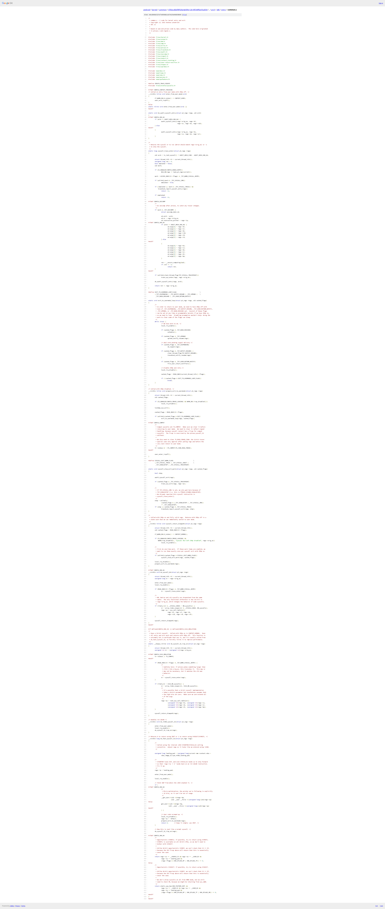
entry (223, 10)
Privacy (17, 906)
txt (376, 906)
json (381, 906)
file (184, 15)
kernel (154, 10)
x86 (218, 10)
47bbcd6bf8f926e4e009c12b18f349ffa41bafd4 (187, 10)
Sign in (381, 3)
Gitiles (12, 906)
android (146, 10)
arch (213, 10)
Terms (23, 906)
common (163, 10)
